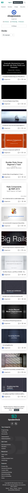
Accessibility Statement (14, 490)
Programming (4, 430)
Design (16, 6)
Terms (11, 488)
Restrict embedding (6, 476)
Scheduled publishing (6, 472)
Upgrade (17, 410)
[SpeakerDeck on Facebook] (12, 423)
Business (10, 6)
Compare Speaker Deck (7, 458)
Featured (3, 6)
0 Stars (15, 26)
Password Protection (6, 468)
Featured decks (5, 436)
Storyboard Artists (6, 444)
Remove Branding (5, 474)
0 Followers (21, 21)
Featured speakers (5, 438)
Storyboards (4, 434)
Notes (3, 478)
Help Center (4, 454)
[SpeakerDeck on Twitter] (15, 423)
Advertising (4, 460)
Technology (4, 432)
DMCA (20, 488)
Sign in (10, 2)
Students (3, 448)
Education (22, 6)
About (7, 488)
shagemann (7, 79)
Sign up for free (18, 2)
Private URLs (4, 466)
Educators (3, 446)
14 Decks (6, 21)
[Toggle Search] (24, 2)
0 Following (14, 21)
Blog (2, 456)
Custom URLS (4, 470)
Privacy (15, 488)
